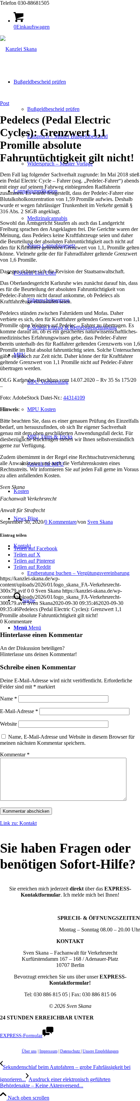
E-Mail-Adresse (19, 711)
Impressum (48, 1051)
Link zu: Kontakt (18, 823)
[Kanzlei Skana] (18, 49)
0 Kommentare (60, 522)
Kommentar (15, 754)
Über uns (29, 1051)
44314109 (74, 398)
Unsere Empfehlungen (101, 1051)
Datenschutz (70, 1051)
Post (4, 103)
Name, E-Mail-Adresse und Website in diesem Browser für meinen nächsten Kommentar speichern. (67, 740)
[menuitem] (77, 559)
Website (8, 724)
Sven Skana (100, 522)
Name (8, 698)
